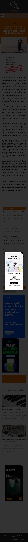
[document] (14, 271)
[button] (22, 253)
